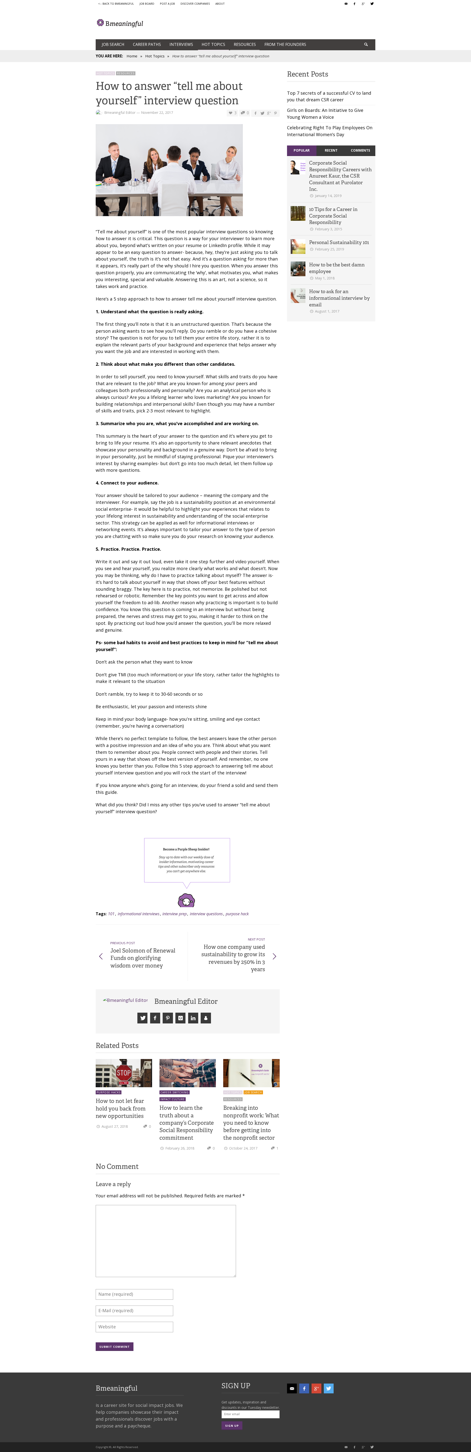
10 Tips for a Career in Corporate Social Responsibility (333, 215)
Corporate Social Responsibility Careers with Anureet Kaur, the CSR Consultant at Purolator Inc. (340, 176)
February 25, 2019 (329, 249)
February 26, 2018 (179, 1148)
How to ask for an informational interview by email (339, 298)
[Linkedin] (193, 1018)
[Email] (346, 3)
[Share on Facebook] (255, 113)
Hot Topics (155, 55)
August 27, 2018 (115, 1126)
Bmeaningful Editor (119, 112)
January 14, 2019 (328, 195)
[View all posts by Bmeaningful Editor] (126, 1000)
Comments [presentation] (360, 150)
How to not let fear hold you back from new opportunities (121, 1108)
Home (132, 55)
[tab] (301, 150)
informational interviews (138, 913)
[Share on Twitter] (262, 113)
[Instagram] (180, 1018)
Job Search (253, 1092)
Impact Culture (172, 1099)
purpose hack (237, 913)
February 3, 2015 (328, 229)
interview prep (174, 913)
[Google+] (363, 3)
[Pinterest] (168, 1018)
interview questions (206, 913)
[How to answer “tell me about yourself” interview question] (169, 171)
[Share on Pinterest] (275, 113)
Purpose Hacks (108, 1092)
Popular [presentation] (302, 150)
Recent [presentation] (331, 150)
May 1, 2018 (325, 278)
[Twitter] (371, 3)
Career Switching (174, 1092)
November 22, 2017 (157, 112)
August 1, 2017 (327, 311)
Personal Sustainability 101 (339, 242)
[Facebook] (354, 3)
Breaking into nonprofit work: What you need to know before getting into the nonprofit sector (251, 1122)
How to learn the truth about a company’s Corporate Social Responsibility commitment (186, 1122)
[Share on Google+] (269, 113)
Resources (125, 73)
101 (111, 913)
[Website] (206, 1018)
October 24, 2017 (243, 1148)
